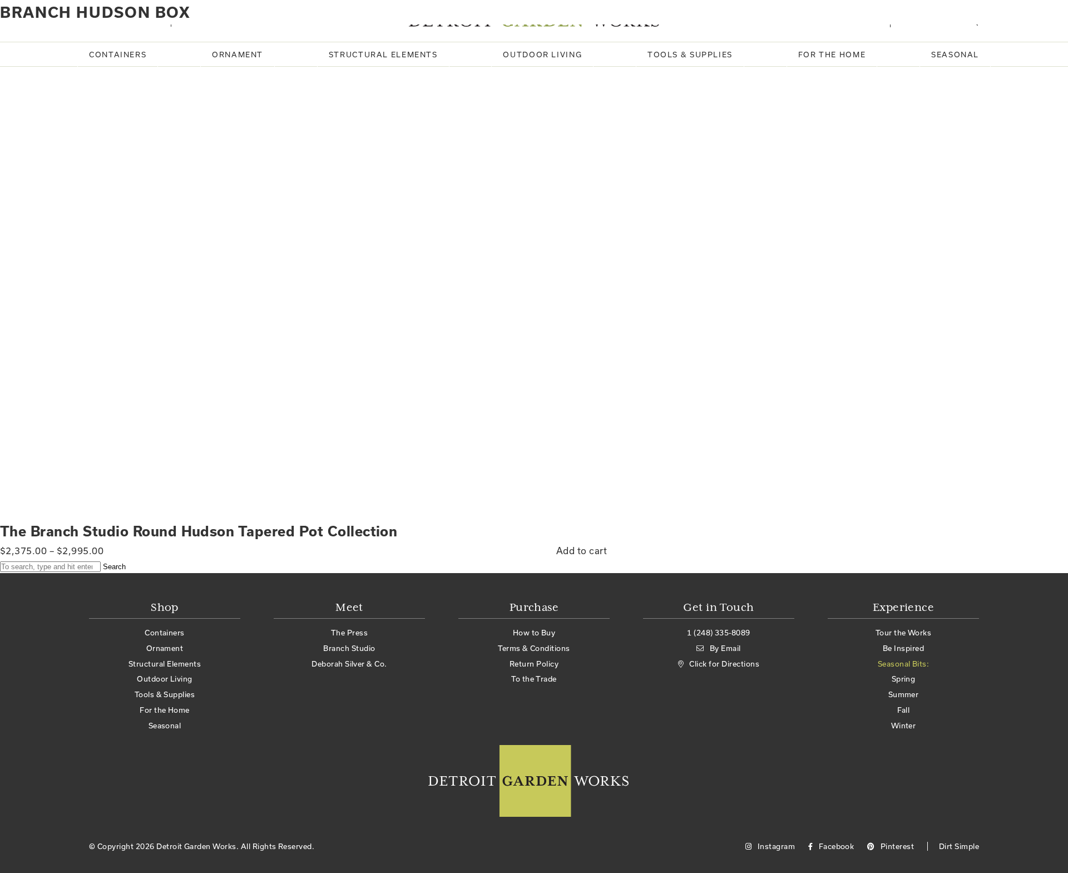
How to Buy (534, 632)
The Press (349, 632)
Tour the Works (904, 632)
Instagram (775, 846)
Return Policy (534, 663)
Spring (904, 678)
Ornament (237, 54)
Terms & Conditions (534, 648)
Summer (903, 694)
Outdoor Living (542, 54)
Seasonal (955, 54)
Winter (903, 725)
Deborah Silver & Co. (349, 663)
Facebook (835, 846)
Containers (117, 54)
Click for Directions (724, 663)
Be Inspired (903, 648)
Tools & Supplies (690, 54)
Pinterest (896, 846)
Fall (903, 710)
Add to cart (581, 550)
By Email (725, 648)
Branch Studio (349, 648)
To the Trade (534, 678)
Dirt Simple (959, 846)
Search (114, 567)
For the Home (832, 54)
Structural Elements (383, 54)
